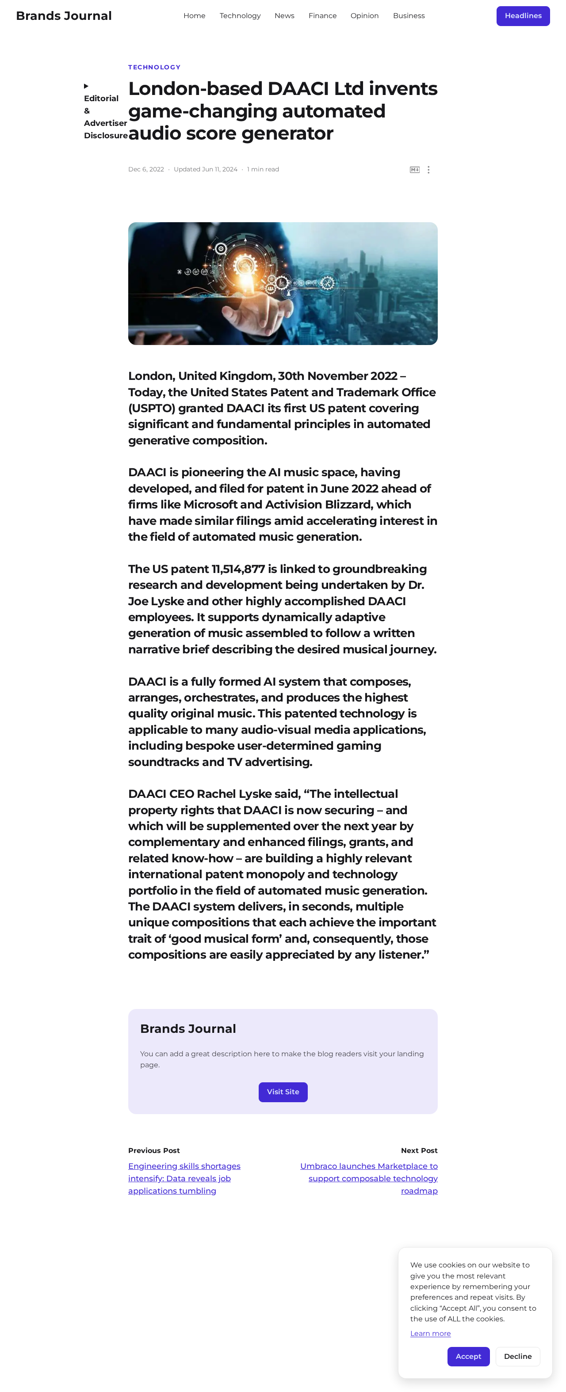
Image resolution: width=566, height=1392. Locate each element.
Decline (518, 1356)
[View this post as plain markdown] (415, 170)
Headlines (523, 15)
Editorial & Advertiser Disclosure (99, 117)
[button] (429, 170)
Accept (469, 1356)
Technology (240, 15)
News (284, 15)
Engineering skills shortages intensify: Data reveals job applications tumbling (184, 1178)
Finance (323, 15)
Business (409, 15)
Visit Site (283, 1092)
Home (195, 15)
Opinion (365, 15)
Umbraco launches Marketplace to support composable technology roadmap (369, 1178)
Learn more (430, 1333)
